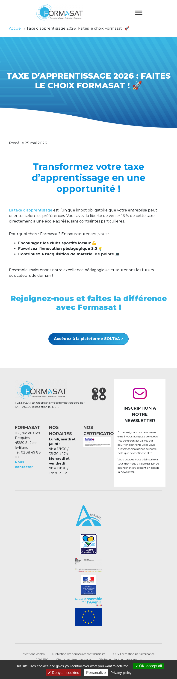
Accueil (16, 28)
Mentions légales (33, 654)
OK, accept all (150, 666)
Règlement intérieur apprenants (120, 659)
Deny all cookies (65, 673)
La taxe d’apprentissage (30, 210)
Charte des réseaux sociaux (73, 659)
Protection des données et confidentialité (78, 654)
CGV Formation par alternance (133, 654)
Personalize (96, 673)
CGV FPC (41, 659)
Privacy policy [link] (121, 673)
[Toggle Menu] (138, 13)
